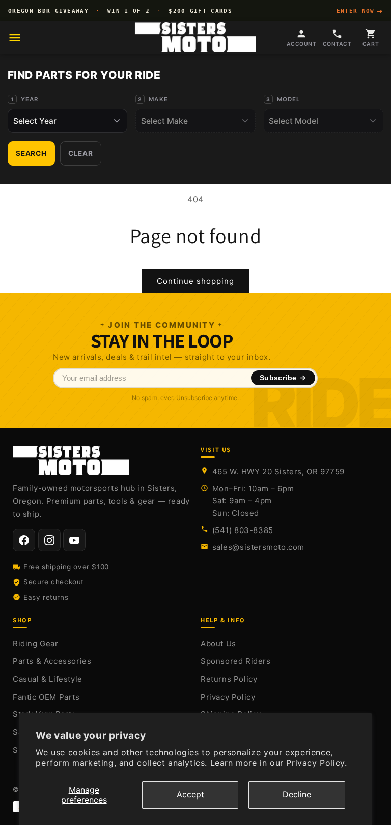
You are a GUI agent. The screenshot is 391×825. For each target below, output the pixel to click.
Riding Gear (36, 643)
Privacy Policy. (316, 763)
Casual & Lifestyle (47, 679)
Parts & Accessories (52, 661)
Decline (297, 794)
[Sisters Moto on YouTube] (74, 540)
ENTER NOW (360, 10)
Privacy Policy (228, 697)
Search (31, 153)
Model (289, 99)
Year (30, 99)
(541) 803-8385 (242, 530)
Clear (80, 153)
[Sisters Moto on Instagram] (49, 540)
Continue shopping (195, 281)
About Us (218, 643)
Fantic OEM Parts (46, 697)
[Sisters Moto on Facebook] (24, 540)
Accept (190, 794)
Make (158, 99)
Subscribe (278, 378)
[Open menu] (14, 37)
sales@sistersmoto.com (258, 547)
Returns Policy (229, 679)
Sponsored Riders (236, 661)
